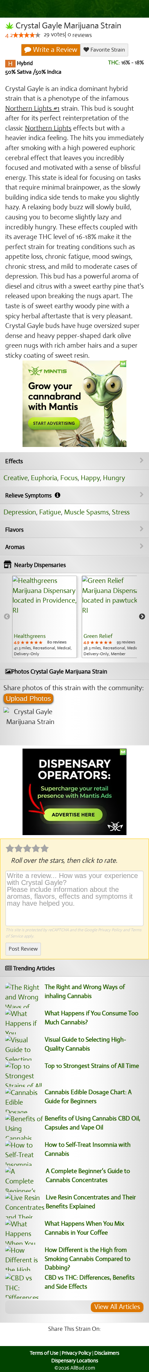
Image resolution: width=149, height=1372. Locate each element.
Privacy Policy (110, 929)
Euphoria (44, 478)
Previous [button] (6, 616)
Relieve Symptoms (29, 495)
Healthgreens (30, 636)
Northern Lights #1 (32, 108)
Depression (19, 512)
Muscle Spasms (86, 512)
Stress (121, 512)
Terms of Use (44, 1353)
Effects (14, 461)
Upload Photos (28, 698)
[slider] (27, 35)
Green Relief (98, 636)
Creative (15, 478)
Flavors (14, 529)
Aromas (15, 547)
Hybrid (24, 63)
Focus (69, 478)
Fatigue (50, 512)
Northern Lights (48, 128)
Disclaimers (106, 1353)
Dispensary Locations (74, 1360)
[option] (44, 617)
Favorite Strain (107, 49)
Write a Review (54, 49)
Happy (90, 478)
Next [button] (142, 616)
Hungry (114, 478)
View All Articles (117, 1306)
